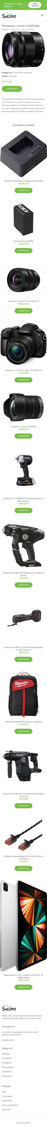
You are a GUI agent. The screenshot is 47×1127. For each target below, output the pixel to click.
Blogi (4, 1092)
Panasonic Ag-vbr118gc (23, 241)
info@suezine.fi (8, 1040)
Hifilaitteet (6, 1054)
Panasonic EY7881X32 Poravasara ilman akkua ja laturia (23, 795)
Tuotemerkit (18, 73)
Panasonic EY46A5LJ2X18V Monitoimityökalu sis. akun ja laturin (23, 648)
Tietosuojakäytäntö (10, 1105)
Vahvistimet (7, 1076)
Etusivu (5, 29)
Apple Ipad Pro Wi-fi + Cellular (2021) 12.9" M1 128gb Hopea (23, 976)
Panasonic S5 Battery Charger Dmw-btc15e (23, 181)
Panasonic (28, 73)
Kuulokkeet (6, 1063)
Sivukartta (6, 1109)
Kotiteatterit (7, 1058)
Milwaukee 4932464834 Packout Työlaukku (23, 722)
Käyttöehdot (7, 1101)
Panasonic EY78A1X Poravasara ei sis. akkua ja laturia (23, 574)
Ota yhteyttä (7, 1096)
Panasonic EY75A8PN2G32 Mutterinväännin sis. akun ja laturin (23, 499)
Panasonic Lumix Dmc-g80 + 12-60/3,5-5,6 (23, 370)
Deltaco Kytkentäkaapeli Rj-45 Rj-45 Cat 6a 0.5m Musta (23, 857)
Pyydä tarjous (35, 5)
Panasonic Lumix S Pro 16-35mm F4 (23, 301)
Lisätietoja (12, 89)
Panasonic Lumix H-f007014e (23, 426)
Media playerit (8, 1067)
